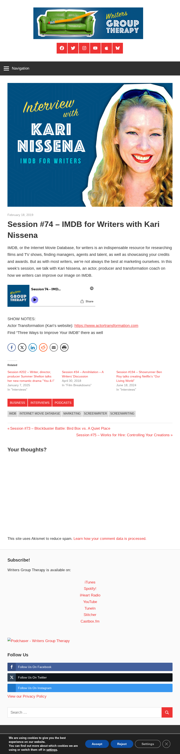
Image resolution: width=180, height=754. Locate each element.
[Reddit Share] (43, 347)
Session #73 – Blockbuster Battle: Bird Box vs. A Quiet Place (60, 428)
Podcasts (63, 402)
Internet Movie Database (40, 413)
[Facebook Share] (11, 347)
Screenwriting (122, 413)
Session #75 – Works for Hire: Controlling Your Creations (123, 435)
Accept (97, 744)
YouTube (90, 602)
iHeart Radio (90, 595)
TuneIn (90, 608)
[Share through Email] (54, 347)
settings (51, 749)
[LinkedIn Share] (33, 347)
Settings (148, 744)
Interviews (40, 402)
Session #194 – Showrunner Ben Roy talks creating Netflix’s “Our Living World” (139, 376)
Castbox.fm (90, 621)
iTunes (90, 582)
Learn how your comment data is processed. (110, 539)
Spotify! (90, 589)
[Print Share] (64, 347)
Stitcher (90, 615)
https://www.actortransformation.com (106, 325)
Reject (122, 744)
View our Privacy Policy (27, 696)
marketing (72, 413)
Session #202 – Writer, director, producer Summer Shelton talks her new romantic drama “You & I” (31, 376)
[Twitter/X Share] (22, 347)
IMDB (12, 413)
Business (17, 402)
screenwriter (95, 413)
